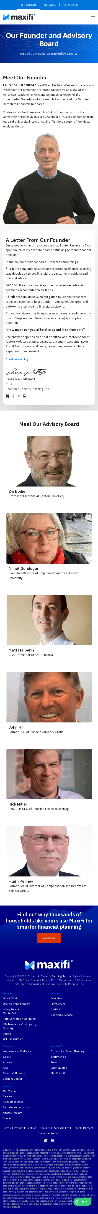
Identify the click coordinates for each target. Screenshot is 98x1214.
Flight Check (58, 1004)
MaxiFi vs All (58, 1073)
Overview (56, 998)
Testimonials (59, 1056)
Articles (7, 1062)
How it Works (11, 998)
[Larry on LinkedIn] (24, 396)
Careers (7, 1096)
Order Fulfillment (82, 1128)
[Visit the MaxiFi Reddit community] (52, 1140)
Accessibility (61, 1128)
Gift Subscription (13, 1039)
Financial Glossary (14, 1073)
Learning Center (12, 1078)
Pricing (7, 1033)
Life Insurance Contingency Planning (19, 1026)
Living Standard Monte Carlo (12, 1011)
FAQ (5, 1067)
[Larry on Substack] (7, 396)
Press (54, 1062)
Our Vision (9, 1091)
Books (7, 1056)
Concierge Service (62, 1015)
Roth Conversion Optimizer (19, 1018)
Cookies (31, 1128)
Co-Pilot (55, 1009)
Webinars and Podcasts (17, 1051)
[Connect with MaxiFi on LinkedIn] (45, 1141)
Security (45, 1128)
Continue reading (17, 359)
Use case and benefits (16, 1004)
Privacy (18, 1128)
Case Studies (59, 1067)
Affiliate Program (12, 1112)
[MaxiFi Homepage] (13, 17)
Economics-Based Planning (67, 1051)
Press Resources (13, 1101)
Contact (7, 1118)
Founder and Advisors (16, 1107)
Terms (7, 1128)
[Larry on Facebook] (13, 396)
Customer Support (49, 1133)
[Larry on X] (19, 396)
